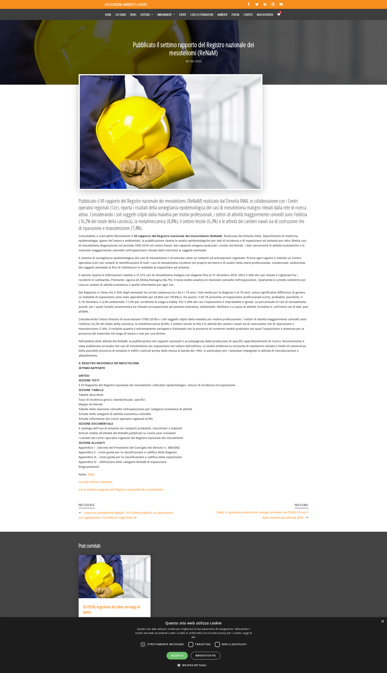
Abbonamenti (164, 14)
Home (108, 14)
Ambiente (222, 14)
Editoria (145, 14)
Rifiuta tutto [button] (205, 655)
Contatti (248, 14)
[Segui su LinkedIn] (265, 4)
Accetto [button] (177, 655)
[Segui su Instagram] (273, 4)
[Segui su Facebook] (249, 4)
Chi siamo (120, 14)
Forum (235, 14)
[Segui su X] (257, 4)
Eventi (182, 14)
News (133, 14)
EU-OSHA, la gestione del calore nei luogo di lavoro (111, 609)
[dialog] (193, 645)
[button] (193, 665)
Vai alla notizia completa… (96, 482)
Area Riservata (265, 14)
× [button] (382, 621)
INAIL (91, 474)
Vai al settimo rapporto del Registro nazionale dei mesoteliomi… (122, 489)
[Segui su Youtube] (281, 4)
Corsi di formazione (201, 14)
